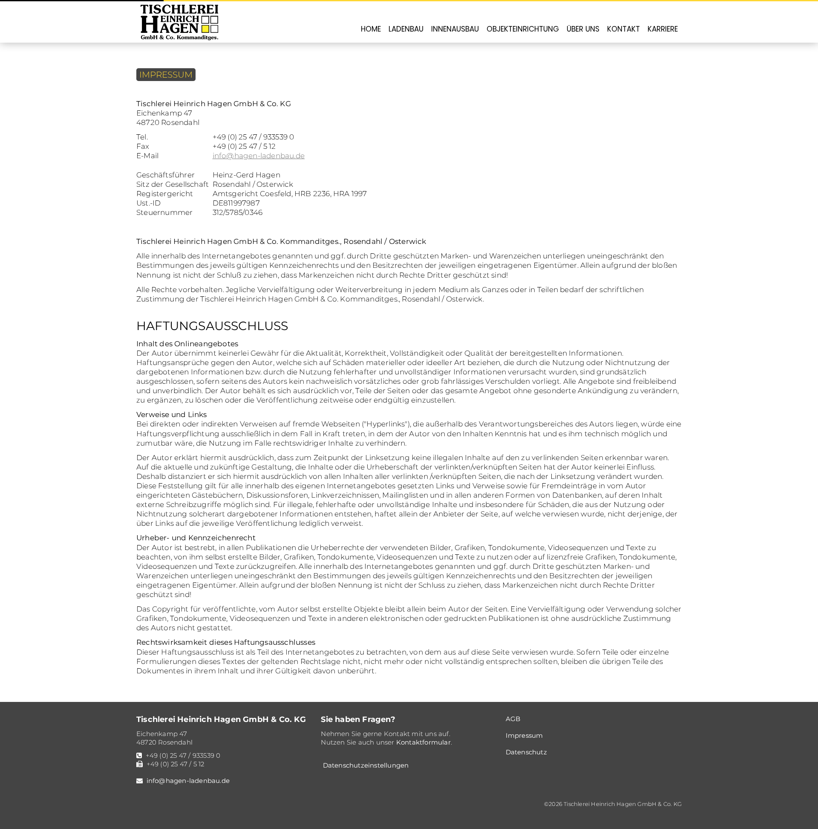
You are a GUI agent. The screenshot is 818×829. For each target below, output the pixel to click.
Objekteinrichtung (523, 29)
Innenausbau (455, 29)
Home (371, 29)
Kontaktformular (423, 742)
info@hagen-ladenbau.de (259, 155)
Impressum (524, 735)
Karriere (663, 29)
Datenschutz (526, 752)
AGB (513, 719)
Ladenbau (406, 29)
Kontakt (623, 29)
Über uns (583, 29)
